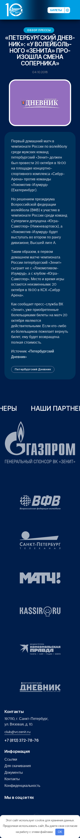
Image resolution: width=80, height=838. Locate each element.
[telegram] (27, 807)
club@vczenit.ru (17, 731)
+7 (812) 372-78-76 (21, 740)
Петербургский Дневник (33, 369)
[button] (76, 9)
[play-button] (20, 807)
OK (60, 832)
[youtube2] (13, 807)
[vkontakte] (7, 807)
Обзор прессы (39, 30)
